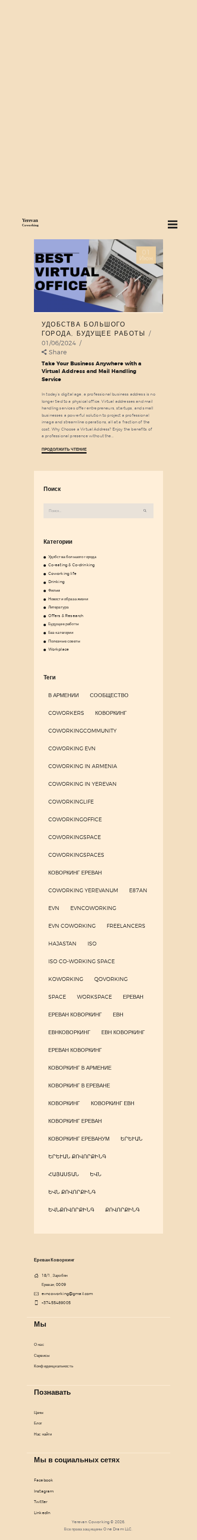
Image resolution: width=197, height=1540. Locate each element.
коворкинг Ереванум (78, 1138)
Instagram (44, 1491)
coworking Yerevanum (83, 890)
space (57, 996)
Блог (38, 1423)
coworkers (66, 713)
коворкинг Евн (112, 1103)
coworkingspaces (76, 855)
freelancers (126, 925)
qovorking (111, 979)
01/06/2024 (59, 343)
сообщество (109, 695)
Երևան (131, 1138)
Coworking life (62, 573)
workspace (94, 996)
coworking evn (72, 748)
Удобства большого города (72, 556)
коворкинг (64, 1103)
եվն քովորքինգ (72, 1192)
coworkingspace (74, 837)
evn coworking (72, 925)
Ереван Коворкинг (75, 1014)
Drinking (56, 581)
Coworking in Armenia (82, 766)
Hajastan (62, 943)
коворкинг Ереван (75, 1121)
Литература (58, 607)
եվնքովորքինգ (71, 1209)
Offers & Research (66, 615)
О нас (39, 1344)
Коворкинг (111, 713)
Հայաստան (63, 1174)
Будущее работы (111, 333)
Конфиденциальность (53, 1366)
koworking (65, 979)
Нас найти (43, 1434)
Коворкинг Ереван (75, 872)
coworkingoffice (75, 819)
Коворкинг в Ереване (79, 1085)
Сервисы (42, 1355)
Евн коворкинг (123, 1032)
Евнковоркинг (69, 1032)
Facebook (43, 1480)
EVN (53, 908)
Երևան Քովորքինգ (77, 1156)
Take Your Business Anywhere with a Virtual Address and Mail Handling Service (92, 372)
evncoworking (93, 908)
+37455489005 (56, 1302)
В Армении (63, 695)
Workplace (58, 649)
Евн (118, 1014)
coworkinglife (71, 801)
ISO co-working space (81, 961)
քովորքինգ (122, 1209)
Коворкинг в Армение (79, 1067)
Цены (39, 1412)
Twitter (40, 1501)
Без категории (60, 632)
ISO (92, 943)
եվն (95, 1174)
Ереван (133, 996)
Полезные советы (64, 641)
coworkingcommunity (82, 730)
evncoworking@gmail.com (67, 1293)
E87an (138, 890)
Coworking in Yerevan (82, 784)
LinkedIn (42, 1512)
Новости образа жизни (68, 598)
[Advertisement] (98, 103)
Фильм (54, 590)
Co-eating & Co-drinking (71, 564)
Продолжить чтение (64, 449)
